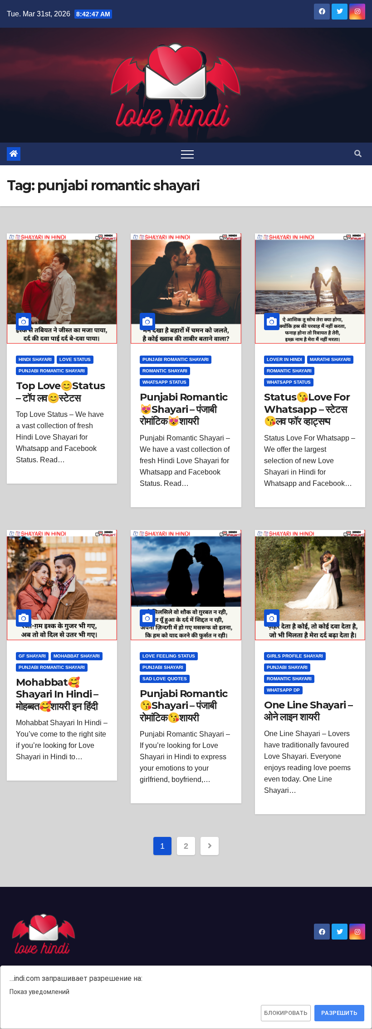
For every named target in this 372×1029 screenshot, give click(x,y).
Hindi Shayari (35, 359)
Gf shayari (32, 655)
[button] (358, 154)
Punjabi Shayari (162, 667)
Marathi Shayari (330, 359)
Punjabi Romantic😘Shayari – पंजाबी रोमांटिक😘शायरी (183, 706)
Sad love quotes (164, 678)
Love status (75, 359)
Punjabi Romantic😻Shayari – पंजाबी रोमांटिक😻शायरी (183, 409)
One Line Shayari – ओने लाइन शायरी (308, 711)
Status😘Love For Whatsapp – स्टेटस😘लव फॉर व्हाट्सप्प (307, 409)
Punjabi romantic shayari (52, 370)
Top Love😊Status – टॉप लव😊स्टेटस (60, 392)
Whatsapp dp (283, 690)
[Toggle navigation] (187, 154)
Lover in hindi (284, 359)
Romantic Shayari (164, 370)
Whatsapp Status (164, 382)
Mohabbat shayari (77, 655)
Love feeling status (168, 655)
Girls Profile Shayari (295, 655)
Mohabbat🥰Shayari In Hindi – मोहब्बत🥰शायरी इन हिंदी (57, 694)
